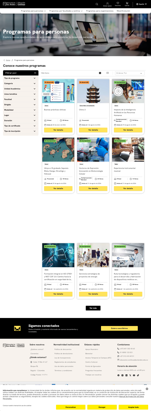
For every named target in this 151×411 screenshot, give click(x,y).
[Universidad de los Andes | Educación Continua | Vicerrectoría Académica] (14, 347)
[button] (20, 78)
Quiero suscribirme (119, 328)
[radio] (100, 73)
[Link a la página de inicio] (8, 60)
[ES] (141, 4)
